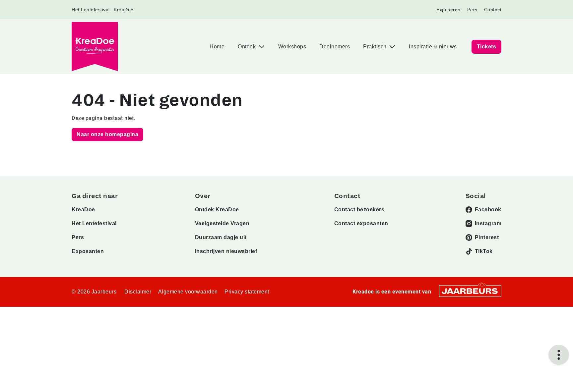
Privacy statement (246, 291)
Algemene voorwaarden (188, 291)
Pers (472, 9)
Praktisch (375, 46)
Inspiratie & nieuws (433, 46)
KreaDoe (124, 9)
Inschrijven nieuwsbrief (226, 251)
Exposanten (88, 251)
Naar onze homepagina (107, 134)
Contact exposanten (361, 223)
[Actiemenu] (558, 355)
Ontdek (247, 46)
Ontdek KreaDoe (217, 209)
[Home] (95, 46)
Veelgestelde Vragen (222, 223)
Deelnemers (334, 46)
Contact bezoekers (359, 209)
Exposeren (448, 9)
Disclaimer (137, 291)
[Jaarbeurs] (470, 291)
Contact (493, 9)
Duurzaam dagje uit (221, 237)
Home (217, 46)
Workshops (292, 46)
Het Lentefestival (91, 9)
